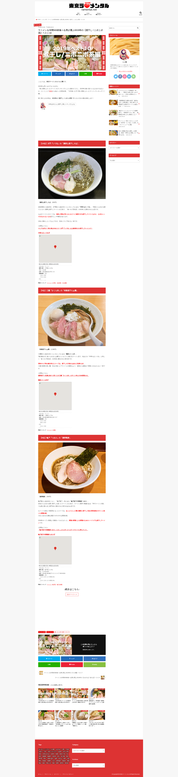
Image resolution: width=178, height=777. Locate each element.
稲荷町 (49, 760)
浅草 (64, 758)
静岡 (57, 763)
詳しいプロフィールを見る (125, 71)
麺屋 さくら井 (42, 380)
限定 (53, 763)
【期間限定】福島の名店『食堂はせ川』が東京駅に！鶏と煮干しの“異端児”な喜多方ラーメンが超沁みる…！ (128, 103)
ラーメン (49, 283)
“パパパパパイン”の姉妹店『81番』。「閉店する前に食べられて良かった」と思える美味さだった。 (128, 93)
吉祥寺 (52, 754)
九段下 (40, 751)
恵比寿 (54, 756)
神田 (40, 760)
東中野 (40, 758)
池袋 (56, 758)
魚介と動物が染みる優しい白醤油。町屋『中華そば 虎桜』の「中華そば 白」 (128, 133)
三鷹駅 (54, 430)
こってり (47, 749)
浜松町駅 (59, 283)
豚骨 (68, 760)
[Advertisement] (72, 124)
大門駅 (54, 283)
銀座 (44, 763)
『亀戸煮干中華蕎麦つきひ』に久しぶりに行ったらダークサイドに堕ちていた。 (63, 530)
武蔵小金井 (50, 758)
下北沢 (67, 749)
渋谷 (68, 758)
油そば (60, 758)
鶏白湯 (66, 763)
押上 (58, 756)
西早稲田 (58, 760)
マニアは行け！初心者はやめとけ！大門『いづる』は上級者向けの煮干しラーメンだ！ (65, 228)
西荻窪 (64, 760)
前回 (50, 91)
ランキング (50, 632)
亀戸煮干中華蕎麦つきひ (45, 534)
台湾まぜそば (46, 754)
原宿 (40, 754)
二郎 (45, 751)
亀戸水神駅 (59, 584)
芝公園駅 (64, 283)
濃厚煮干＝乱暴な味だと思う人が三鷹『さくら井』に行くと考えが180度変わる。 (63, 375)
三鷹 (63, 749)
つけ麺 (52, 749)
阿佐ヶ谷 (48, 763)
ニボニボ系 (42, 632)
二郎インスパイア (51, 751)
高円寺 (61, 763)
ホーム (79, 14)
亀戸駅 (54, 584)
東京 (45, 758)
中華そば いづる (43, 233)
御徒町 (49, 756)
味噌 (57, 754)
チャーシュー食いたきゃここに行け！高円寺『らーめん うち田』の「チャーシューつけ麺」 (128, 123)
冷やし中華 (66, 751)
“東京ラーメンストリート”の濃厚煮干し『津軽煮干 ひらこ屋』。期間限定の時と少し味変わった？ (128, 113)
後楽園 (44, 756)
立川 (53, 760)
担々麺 (63, 756)
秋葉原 (44, 760)
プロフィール (89, 14)
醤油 (40, 763)
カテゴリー (100, 14)
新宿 (67, 756)
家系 (40, 756)
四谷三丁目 (62, 754)
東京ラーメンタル (124, 774)
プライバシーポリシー (68, 774)
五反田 (59, 751)
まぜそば (58, 749)
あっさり (41, 749)
